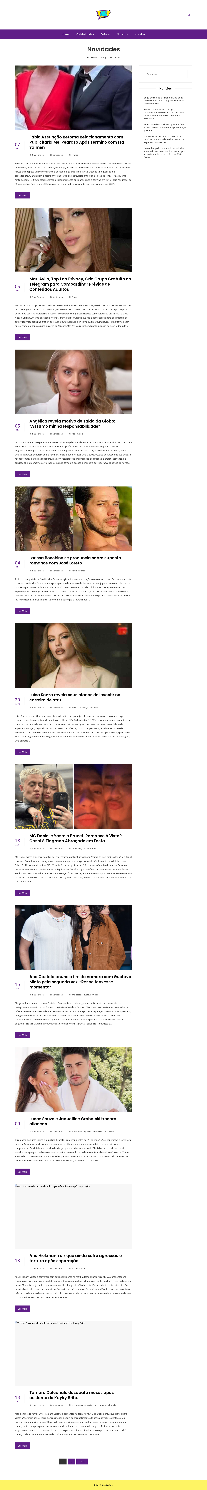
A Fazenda (77, 1131)
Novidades (58, 154)
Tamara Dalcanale (107, 1405)
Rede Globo (77, 433)
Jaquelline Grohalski (92, 1131)
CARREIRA (81, 707)
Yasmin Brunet (90, 848)
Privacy (75, 297)
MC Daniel (76, 848)
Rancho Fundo (78, 570)
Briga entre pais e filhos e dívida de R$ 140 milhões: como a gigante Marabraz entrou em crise (164, 100)
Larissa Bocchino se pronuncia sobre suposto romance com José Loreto (75, 560)
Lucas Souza (109, 1131)
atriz (74, 707)
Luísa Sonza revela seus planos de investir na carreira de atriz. (74, 697)
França (75, 154)
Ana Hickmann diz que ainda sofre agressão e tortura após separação (75, 1258)
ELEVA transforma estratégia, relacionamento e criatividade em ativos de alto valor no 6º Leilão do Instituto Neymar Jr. (164, 114)
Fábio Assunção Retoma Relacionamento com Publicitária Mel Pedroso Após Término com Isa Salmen (76, 142)
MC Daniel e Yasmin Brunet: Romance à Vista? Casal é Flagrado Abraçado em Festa (75, 838)
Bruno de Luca (79, 1405)
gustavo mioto (91, 994)
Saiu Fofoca (38, 154)
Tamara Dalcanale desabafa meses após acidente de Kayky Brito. (71, 1395)
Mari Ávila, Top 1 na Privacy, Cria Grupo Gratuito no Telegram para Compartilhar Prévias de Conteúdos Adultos (80, 284)
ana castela (77, 994)
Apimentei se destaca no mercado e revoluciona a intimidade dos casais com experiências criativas (164, 139)
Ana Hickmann (78, 1268)
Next (82, 1461)
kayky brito (92, 1405)
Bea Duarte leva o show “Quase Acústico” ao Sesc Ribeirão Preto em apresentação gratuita (165, 127)
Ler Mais (22, 195)
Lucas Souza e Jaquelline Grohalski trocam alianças (72, 1121)
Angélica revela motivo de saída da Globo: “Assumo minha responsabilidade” (72, 423)
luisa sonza (92, 707)
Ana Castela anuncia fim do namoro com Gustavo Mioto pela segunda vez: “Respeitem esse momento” (80, 982)
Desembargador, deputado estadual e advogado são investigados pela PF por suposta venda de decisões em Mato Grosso (164, 153)
